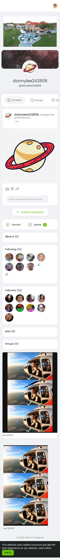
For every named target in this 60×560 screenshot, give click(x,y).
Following (10, 249)
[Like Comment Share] (12, 189)
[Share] (17, 189)
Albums (9, 236)
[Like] (7, 189)
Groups (9, 343)
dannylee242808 (30, 81)
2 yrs (16, 121)
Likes (8, 331)
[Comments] (12, 189)
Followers (10, 290)
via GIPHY (8, 435)
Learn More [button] (44, 548)
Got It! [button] (7, 552)
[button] (55, 6)
